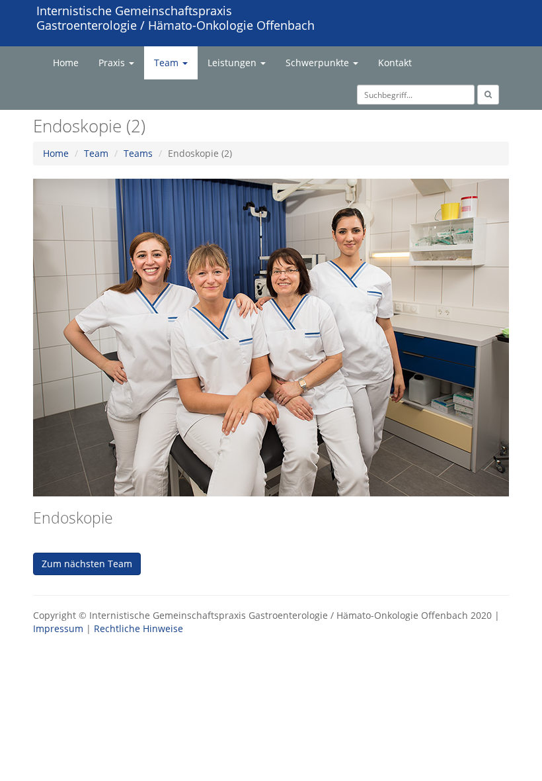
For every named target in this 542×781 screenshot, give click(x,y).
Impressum (58, 628)
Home (66, 62)
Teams (138, 153)
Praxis (113, 62)
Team (167, 62)
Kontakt (395, 62)
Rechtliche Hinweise (138, 628)
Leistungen (233, 62)
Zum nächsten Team (87, 563)
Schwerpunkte (319, 62)
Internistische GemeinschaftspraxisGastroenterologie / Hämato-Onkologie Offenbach (175, 18)
